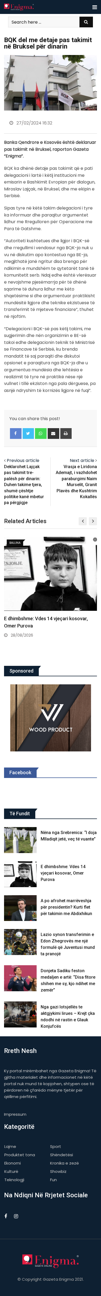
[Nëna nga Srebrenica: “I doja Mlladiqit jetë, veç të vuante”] (20, 840)
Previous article (23, 460)
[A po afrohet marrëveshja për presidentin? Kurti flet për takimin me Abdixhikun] (20, 908)
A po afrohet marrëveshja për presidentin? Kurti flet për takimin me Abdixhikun (66, 907)
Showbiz (58, 1171)
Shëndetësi (61, 1155)
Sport (55, 1146)
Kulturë (11, 1171)
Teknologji (14, 1180)
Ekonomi (12, 1163)
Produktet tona (19, 1155)
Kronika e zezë (64, 1163)
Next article (82, 460)
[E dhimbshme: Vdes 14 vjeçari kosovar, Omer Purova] (20, 874)
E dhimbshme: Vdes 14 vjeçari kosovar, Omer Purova (63, 873)
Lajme (10, 1146)
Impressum (15, 1114)
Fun (53, 1180)
